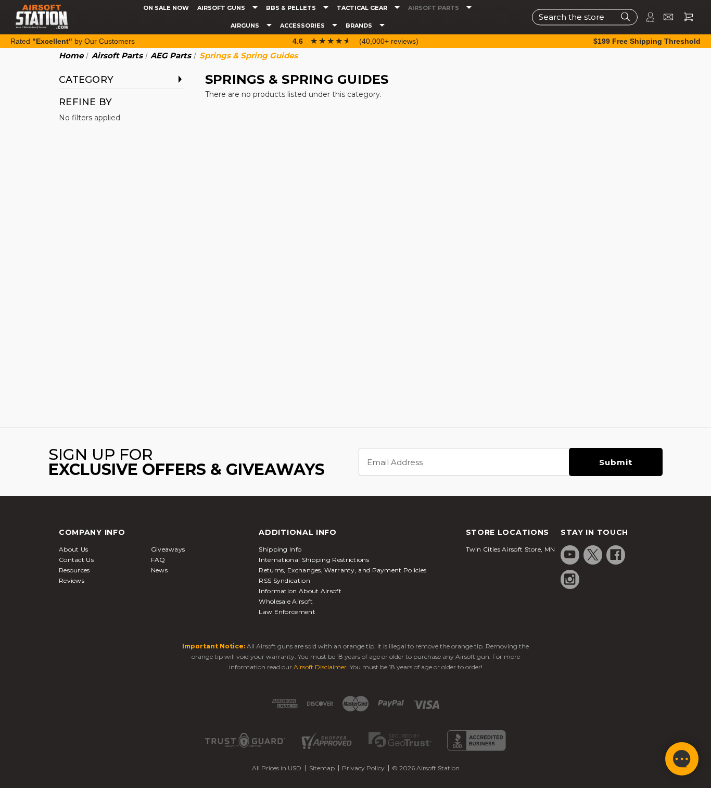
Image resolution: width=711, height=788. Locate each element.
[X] (592, 554)
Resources (74, 570)
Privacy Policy (363, 768)
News (159, 570)
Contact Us (76, 560)
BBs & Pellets (292, 8)
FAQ (158, 560)
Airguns (246, 25)
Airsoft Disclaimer (320, 667)
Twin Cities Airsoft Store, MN (510, 549)
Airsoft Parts (434, 8)
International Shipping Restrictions (314, 560)
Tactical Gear (363, 8)
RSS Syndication (284, 580)
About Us (73, 549)
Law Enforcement (287, 612)
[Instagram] (570, 579)
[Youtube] (570, 554)
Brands (360, 25)
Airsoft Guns (222, 8)
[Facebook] (615, 554)
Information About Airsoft (300, 591)
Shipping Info (280, 549)
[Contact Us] (664, 17)
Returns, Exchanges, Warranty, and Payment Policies (342, 570)
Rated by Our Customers (72, 41)
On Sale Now (166, 8)
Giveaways (168, 549)
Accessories (303, 25)
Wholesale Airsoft (286, 601)
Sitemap (322, 768)
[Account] (646, 17)
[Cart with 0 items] (684, 17)
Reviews (71, 580)
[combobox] (585, 17)
